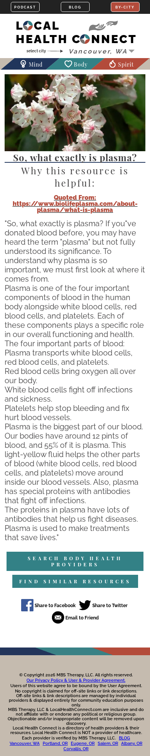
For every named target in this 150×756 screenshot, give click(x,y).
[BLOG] (75, 7)
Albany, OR (131, 743)
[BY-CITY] (125, 7)
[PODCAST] (25, 7)
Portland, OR (55, 743)
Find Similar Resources (75, 581)
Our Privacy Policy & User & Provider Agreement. (76, 680)
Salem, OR (108, 743)
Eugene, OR (83, 743)
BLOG (124, 738)
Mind (36, 64)
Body (81, 64)
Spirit (126, 64)
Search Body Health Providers (75, 561)
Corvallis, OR (75, 748)
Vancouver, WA (25, 743)
